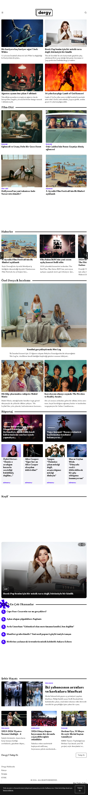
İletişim (4, 774)
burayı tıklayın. (8, 790)
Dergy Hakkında (8, 767)
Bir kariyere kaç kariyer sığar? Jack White (19, 50)
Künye (4, 770)
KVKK (3, 778)
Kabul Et (80, 789)
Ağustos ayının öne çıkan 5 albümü (18, 94)
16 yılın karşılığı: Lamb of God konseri (64, 94)
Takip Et (81, 755)
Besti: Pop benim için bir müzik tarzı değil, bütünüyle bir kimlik (63, 50)
